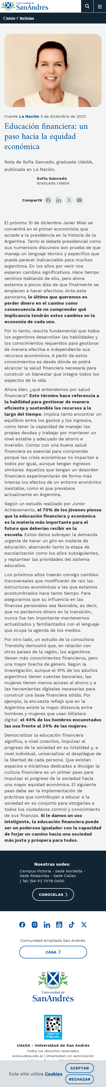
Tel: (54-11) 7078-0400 (42, 881)
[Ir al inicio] (24, 6)
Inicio (10, 18)
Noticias (27, 18)
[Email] (79, 200)
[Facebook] (48, 200)
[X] (69, 200)
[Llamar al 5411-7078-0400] (53, 1027)
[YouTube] (59, 925)
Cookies (53, 1073)
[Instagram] (35, 925)
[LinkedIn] (58, 200)
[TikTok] (72, 925)
